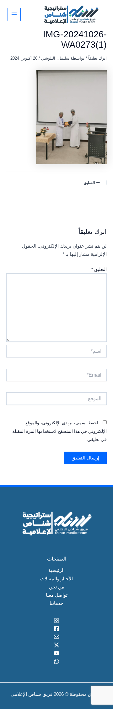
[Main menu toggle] (14, 14)
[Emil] (56, 637)
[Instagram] (56, 620)
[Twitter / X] (56, 645)
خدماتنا (56, 603)
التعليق (99, 269)
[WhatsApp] (56, 661)
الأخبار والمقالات (56, 578)
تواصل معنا (56, 595)
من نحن (56, 586)
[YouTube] (56, 653)
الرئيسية (56, 570)
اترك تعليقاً (97, 58)
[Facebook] (56, 628)
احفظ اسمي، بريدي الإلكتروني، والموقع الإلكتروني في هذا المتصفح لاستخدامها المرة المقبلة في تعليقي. (59, 431)
